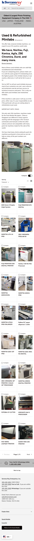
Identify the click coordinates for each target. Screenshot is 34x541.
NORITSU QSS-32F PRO (7, 353)
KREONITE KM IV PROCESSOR (24, 413)
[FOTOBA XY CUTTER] (8, 403)
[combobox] (17, 8)
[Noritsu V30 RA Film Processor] (25, 254)
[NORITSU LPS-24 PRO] (8, 225)
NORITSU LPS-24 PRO (7, 235)
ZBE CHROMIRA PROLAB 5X (23, 235)
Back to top (17, 470)
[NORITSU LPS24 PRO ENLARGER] (8, 313)
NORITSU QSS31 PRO (24, 294)
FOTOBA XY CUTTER (8, 412)
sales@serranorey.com (9, 497)
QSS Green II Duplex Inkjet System (8, 206)
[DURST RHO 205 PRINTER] (25, 432)
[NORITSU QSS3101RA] (8, 283)
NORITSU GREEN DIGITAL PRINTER (24, 382)
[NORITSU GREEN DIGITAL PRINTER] (25, 371)
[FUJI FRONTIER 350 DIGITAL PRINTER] (8, 254)
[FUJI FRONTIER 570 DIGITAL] (25, 195)
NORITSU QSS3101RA (5, 294)
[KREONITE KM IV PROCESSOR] (25, 403)
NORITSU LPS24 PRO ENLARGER (6, 323)
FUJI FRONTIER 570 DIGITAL (25, 206)
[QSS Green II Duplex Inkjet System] (8, 195)
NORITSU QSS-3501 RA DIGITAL (25, 353)
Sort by (4, 179)
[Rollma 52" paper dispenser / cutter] (25, 313)
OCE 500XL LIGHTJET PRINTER (7, 443)
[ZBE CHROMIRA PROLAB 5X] (25, 225)
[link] (7, 454)
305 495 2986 (6, 484)
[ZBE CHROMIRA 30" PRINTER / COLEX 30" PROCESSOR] (8, 371)
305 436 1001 (6, 482)
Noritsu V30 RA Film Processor (25, 265)
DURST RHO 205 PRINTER (24, 443)
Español (4, 523)
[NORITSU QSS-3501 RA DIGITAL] (25, 342)
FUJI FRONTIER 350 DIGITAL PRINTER (8, 265)
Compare (24, 175)
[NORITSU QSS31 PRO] (25, 283)
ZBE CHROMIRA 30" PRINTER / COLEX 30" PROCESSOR (8, 383)
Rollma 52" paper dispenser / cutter (24, 323)
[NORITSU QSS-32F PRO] (8, 342)
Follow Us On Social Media (12, 528)
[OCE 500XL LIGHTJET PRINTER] (8, 432)
